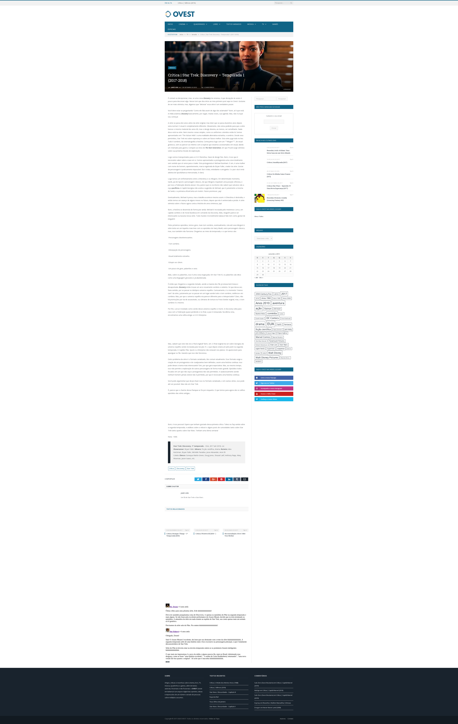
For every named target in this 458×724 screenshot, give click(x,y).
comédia (272, 313)
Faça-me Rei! (214, 697)
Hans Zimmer (277, 329)
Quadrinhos (199, 24)
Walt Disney (274, 352)
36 (217, 530)
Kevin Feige (271, 333)
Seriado (172, 68)
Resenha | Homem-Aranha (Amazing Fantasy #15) (277, 199)
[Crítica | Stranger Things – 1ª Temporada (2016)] (177, 522)
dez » (261, 277)
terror (289, 349)
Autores (283, 719)
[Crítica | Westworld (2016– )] (206, 522)
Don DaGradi (285, 318)
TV (263, 24)
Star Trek (190, 468)
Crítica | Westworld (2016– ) (205, 534)
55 (292, 171)
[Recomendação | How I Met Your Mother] (235, 522)
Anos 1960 (266, 298)
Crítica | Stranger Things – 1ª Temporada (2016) (177, 535)
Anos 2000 (287, 298)
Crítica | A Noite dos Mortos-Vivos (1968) (224, 683)
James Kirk (174, 87)
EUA (270, 323)
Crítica (171, 468)
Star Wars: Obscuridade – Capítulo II (222, 706)
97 (292, 195)
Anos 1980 (276, 298)
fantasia (287, 324)
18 (188, 530)
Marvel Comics (263, 337)
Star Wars (284, 345)
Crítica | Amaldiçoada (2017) (277, 162)
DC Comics (272, 318)
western (258, 361)
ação (259, 308)
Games (275, 24)
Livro (215, 24)
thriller (258, 353)
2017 (284, 293)
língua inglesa (282, 333)
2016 (276, 294)
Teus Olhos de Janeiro (218, 702)
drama (260, 324)
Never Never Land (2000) (272, 707)
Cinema (182, 24)
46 (292, 147)
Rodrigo (257, 690)
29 (292, 159)
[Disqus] (206, 571)
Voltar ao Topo (214, 719)
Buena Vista (260, 313)
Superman (271, 349)
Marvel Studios (278, 337)
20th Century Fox (264, 294)
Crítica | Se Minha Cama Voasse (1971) (278, 175)
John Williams (260, 333)
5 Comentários (208, 87)
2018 (257, 298)
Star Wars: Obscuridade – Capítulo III (223, 692)
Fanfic (279, 324)
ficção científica (263, 329)
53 (292, 183)
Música (250, 24)
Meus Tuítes (259, 216)
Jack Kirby (288, 329)
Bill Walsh (277, 309)
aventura (278, 303)
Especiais (172, 29)
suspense (281, 348)
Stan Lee (273, 345)
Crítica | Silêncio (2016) (187, 3)
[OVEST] (180, 13)
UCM (264, 353)
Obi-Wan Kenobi (261, 341)
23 (246, 530)
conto (281, 314)
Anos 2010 (263, 303)
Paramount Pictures (276, 341)
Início (170, 24)
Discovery (180, 468)
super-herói (260, 348)
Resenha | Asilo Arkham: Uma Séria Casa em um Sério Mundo (278, 151)
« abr (256, 277)
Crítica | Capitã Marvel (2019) (273, 690)
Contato (290, 719)
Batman (267, 308)
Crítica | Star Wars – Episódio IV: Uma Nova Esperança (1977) (279, 187)
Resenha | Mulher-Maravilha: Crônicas (277, 703)
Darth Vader (260, 318)
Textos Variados (233, 24)
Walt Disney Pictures (267, 357)
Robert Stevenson (262, 345)
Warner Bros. (285, 358)
